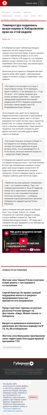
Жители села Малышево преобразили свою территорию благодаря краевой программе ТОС (23, 339)
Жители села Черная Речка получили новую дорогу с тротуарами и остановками (23, 283)
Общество (27, 12)
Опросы (14, 19)
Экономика (17, 12)
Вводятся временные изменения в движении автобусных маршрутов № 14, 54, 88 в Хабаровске (23, 326)
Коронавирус (24, 19)
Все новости (6, 12)
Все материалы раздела (12, 347)
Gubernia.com (22, 372)
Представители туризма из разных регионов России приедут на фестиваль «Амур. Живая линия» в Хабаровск (21, 312)
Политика (5, 19)
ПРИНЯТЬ (33, 397)
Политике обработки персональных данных (13, 409)
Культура (18, 16)
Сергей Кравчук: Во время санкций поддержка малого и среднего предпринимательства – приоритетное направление (21, 296)
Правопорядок (7, 16)
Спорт (26, 16)
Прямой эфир (31, 3)
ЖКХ (40, 16)
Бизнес (33, 16)
